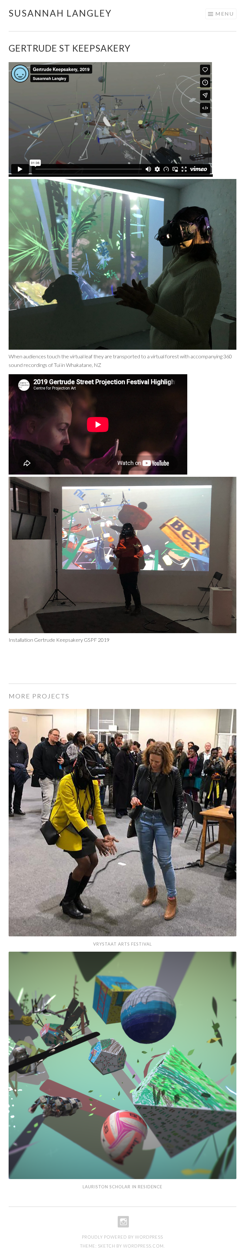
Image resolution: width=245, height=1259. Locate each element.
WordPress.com (143, 1245)
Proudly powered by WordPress (122, 1237)
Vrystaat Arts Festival (122, 944)
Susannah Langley (60, 13)
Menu (224, 14)
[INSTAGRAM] (122, 1221)
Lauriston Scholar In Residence (122, 1186)
